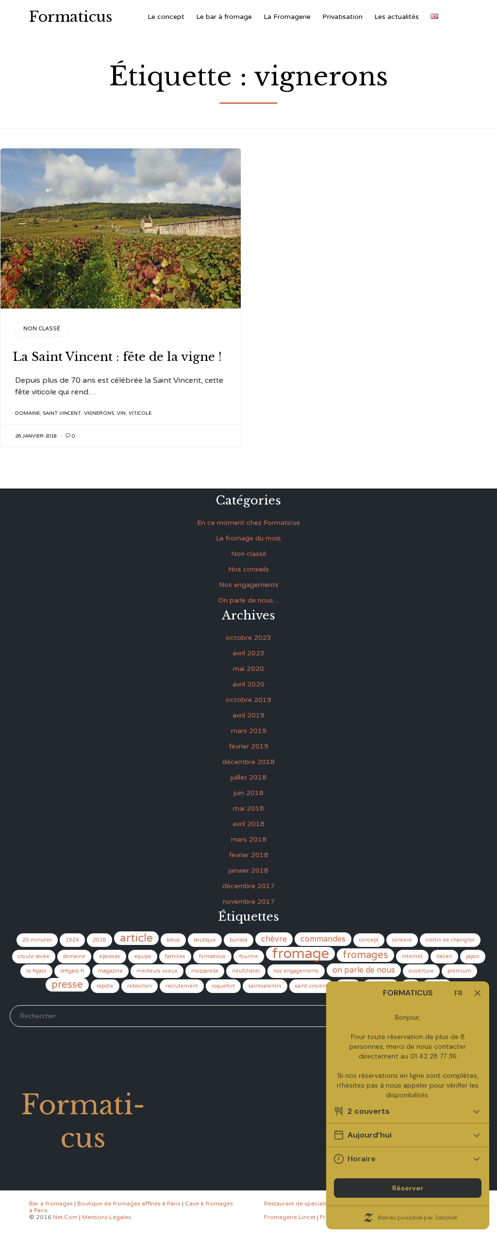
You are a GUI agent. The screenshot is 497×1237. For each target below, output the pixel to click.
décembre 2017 (248, 886)
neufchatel (246, 971)
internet (412, 956)
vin (121, 413)
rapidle (105, 986)
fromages (365, 955)
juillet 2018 (248, 777)
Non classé (41, 329)
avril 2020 (248, 684)
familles (175, 956)
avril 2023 (248, 653)
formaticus (212, 956)
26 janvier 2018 (36, 436)
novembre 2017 (249, 901)
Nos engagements (249, 585)
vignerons (99, 413)
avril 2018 (248, 824)
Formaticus (70, 17)
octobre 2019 (248, 700)
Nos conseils (248, 569)
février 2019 (248, 746)
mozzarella (204, 971)
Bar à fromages (51, 1203)
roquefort (223, 986)
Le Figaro (36, 971)
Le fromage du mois (248, 538)
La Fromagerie (287, 17)
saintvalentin (265, 986)
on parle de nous (363, 970)
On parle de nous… (249, 600)
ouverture (421, 971)
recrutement (182, 986)
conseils (402, 940)
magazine (110, 971)
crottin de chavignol (450, 940)
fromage (300, 953)
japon (473, 956)
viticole (140, 413)
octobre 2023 (248, 638)
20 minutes (37, 940)
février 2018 (248, 855)
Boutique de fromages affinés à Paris (129, 1203)
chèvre (274, 939)
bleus (173, 940)
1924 (72, 940)
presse (67, 985)
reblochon (139, 986)
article (136, 938)
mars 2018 (248, 839)
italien (444, 956)
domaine (27, 413)
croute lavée (34, 956)
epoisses (109, 956)
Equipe (142, 956)
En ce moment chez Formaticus (248, 523)
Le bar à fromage (224, 17)
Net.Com (65, 1217)
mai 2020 (248, 669)
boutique (205, 940)
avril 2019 (248, 715)
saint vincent (62, 413)
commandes (323, 939)
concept (369, 940)
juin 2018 (248, 793)
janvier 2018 (248, 870)
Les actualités (396, 17)
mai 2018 (248, 808)
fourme (248, 956)
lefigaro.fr (72, 971)
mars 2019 (248, 731)
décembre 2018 (248, 762)
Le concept (166, 17)
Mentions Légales (106, 1217)
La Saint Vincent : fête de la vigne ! (117, 357)
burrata (239, 940)
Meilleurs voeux (157, 971)
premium (459, 971)
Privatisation (342, 17)
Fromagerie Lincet (289, 1217)
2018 (99, 940)
